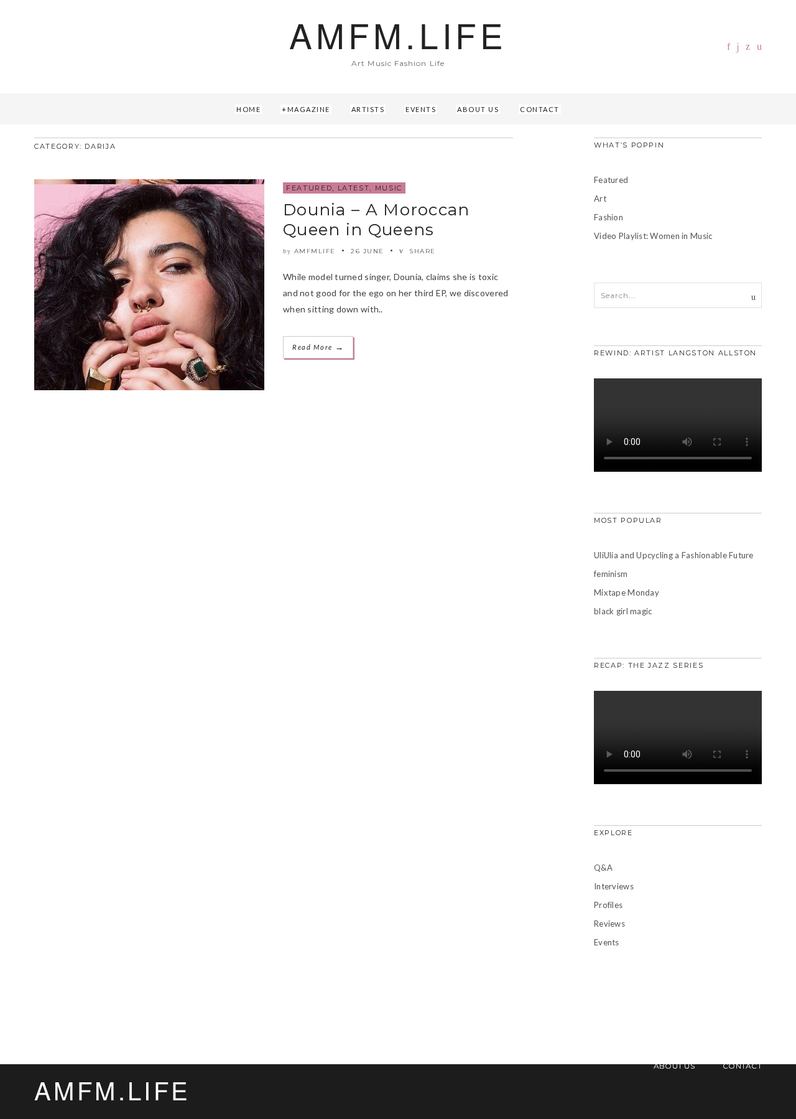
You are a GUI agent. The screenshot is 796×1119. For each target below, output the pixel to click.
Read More (318, 347)
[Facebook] (728, 46)
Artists (368, 109)
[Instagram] (737, 47)
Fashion (608, 217)
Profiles (608, 905)
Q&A (603, 868)
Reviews (609, 924)
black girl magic (623, 611)
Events (420, 109)
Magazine (308, 109)
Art (600, 199)
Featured (309, 188)
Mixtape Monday (626, 592)
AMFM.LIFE (397, 34)
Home (248, 109)
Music (388, 188)
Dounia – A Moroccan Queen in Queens (376, 220)
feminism (610, 574)
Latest (354, 188)
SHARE (421, 251)
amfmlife (315, 251)
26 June (367, 251)
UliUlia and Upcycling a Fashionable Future (674, 555)
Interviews (614, 886)
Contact (540, 109)
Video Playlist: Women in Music (653, 236)
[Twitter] (748, 46)
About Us (478, 109)
